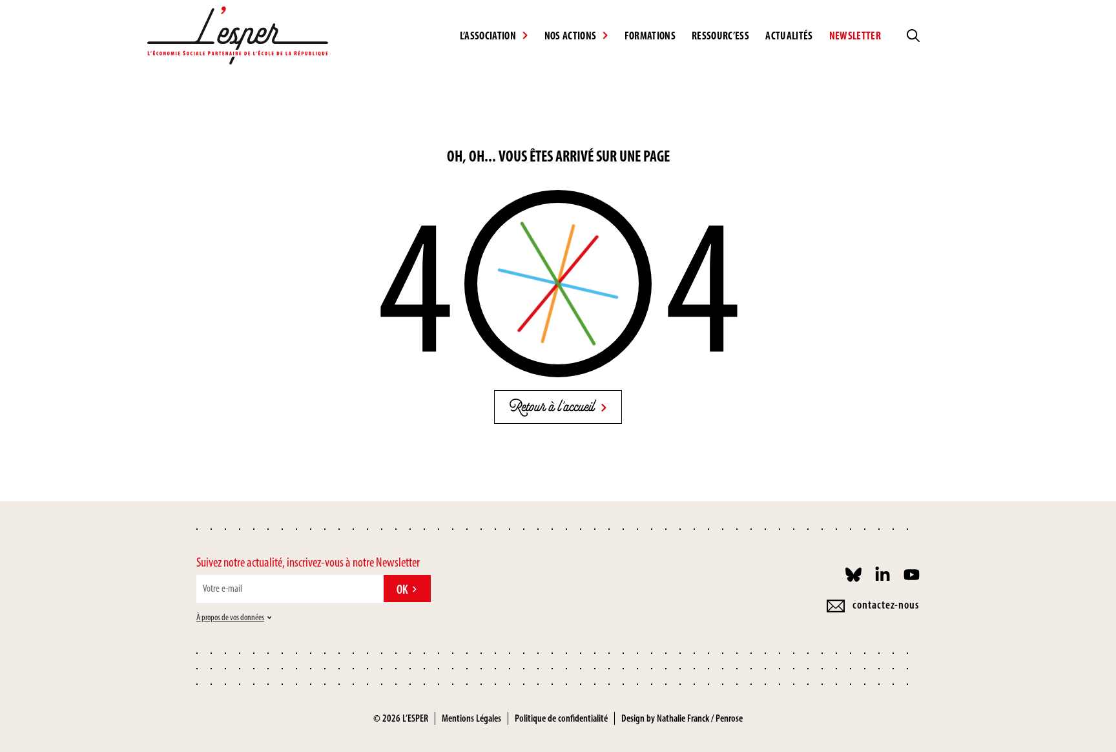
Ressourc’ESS (720, 35)
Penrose (729, 718)
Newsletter (855, 35)
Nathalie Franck (683, 718)
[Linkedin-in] (882, 575)
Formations (650, 35)
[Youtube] (912, 575)
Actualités (788, 35)
